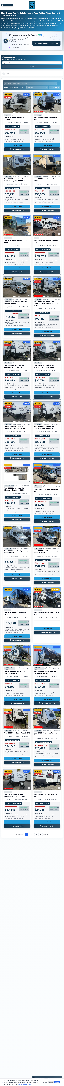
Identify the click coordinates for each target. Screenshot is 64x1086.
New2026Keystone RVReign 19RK (15, 241)
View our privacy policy (24, 1084)
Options (45, 1082)
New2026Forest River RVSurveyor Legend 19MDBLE (14, 180)
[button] (32, 41)
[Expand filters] (60, 74)
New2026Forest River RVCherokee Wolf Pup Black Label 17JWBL (46, 304)
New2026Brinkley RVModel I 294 (45, 118)
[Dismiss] (34, 1077)
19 (40, 834)
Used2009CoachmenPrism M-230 (46, 490)
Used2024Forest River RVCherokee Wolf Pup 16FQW (14, 795)
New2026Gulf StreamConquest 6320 (46, 241)
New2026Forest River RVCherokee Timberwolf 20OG (15, 489)
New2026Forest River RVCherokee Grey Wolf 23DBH (44, 366)
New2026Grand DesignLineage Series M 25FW (46, 552)
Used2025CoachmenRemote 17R (45, 734)
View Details (18, 145)
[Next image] (29, 102)
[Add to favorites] (29, 111)
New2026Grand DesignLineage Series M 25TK (16, 552)
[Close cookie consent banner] (61, 1082)
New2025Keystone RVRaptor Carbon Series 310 (46, 672)
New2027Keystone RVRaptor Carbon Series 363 (16, 672)
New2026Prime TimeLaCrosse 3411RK (46, 180)
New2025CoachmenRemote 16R (17, 733)
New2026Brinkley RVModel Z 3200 (16, 613)
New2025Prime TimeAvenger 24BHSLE (45, 795)
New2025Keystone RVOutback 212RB (46, 613)
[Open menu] (61, 5)
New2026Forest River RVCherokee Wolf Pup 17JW (14, 366)
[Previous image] (5, 102)
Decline (51, 1082)
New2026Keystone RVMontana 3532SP (16, 118)
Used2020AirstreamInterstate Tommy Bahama (16, 303)
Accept (57, 1082)
